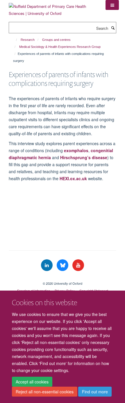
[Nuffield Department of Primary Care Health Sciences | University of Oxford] (53, 8)
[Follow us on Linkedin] (47, 265)
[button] (112, 5)
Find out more (95, 392)
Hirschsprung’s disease (83, 157)
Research (28, 39)
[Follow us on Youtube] (78, 265)
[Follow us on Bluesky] (63, 265)
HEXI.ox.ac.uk (73, 178)
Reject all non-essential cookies (45, 392)
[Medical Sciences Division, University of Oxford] (62, 278)
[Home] (14, 40)
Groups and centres (56, 39)
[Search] (113, 28)
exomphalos (76, 150)
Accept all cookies (32, 382)
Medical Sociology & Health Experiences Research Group (60, 46)
